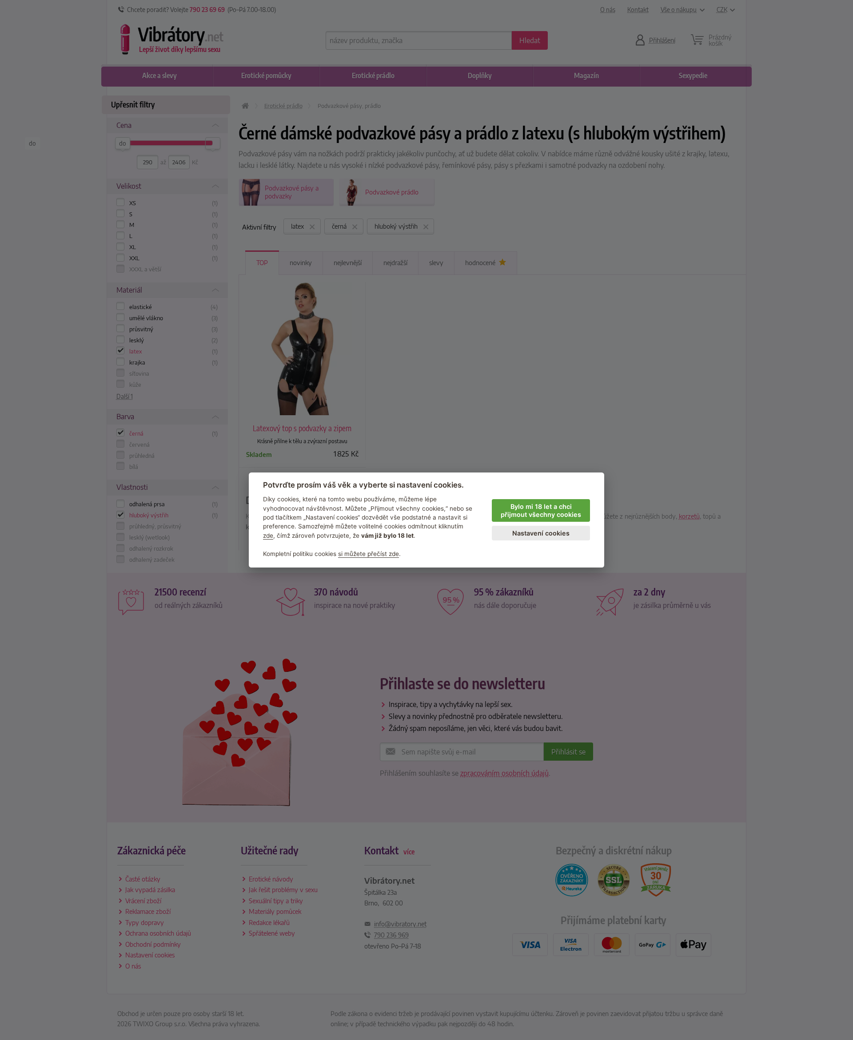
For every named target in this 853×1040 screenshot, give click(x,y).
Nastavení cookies (541, 533)
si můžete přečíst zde (368, 553)
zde (268, 535)
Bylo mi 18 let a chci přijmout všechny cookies (541, 510)
